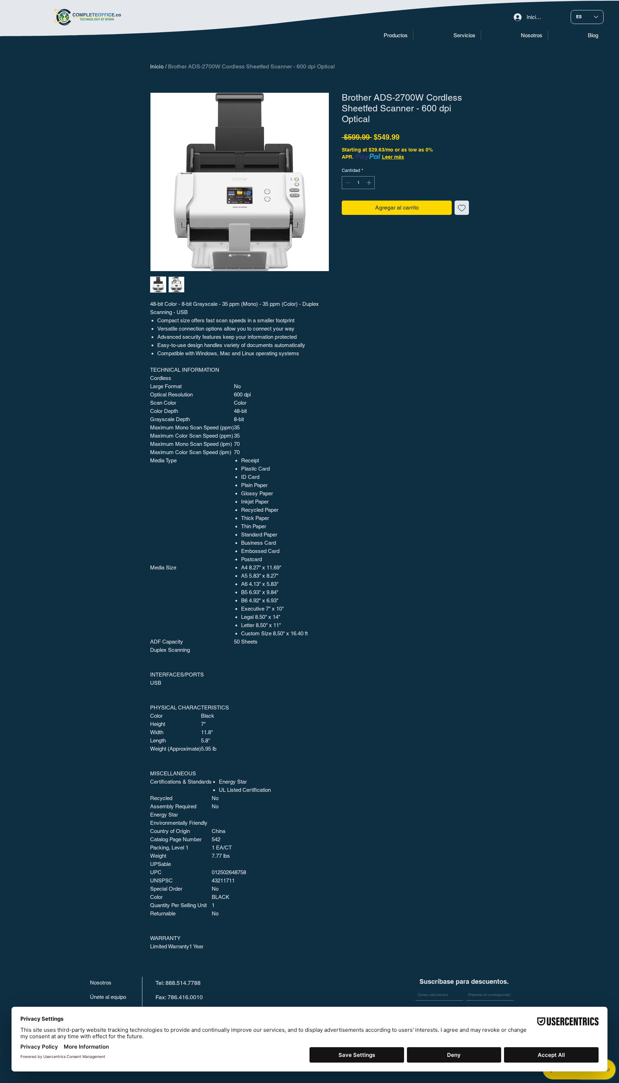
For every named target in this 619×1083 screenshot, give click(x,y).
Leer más (393, 157)
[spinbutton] (358, 183)
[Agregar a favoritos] (462, 208)
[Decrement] (347, 183)
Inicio (157, 66)
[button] (378, 35)
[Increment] (369, 183)
